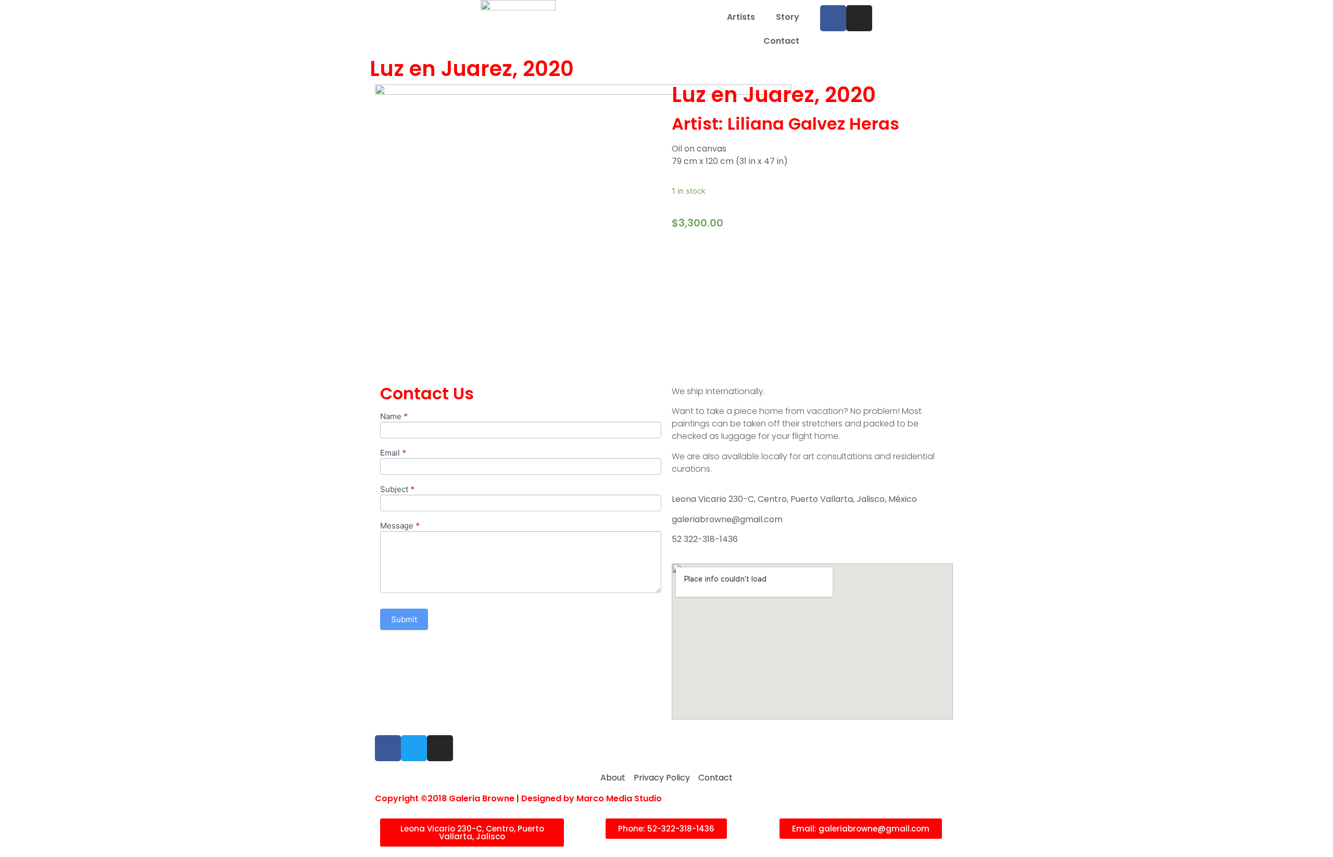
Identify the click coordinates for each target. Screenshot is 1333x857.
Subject (397, 489)
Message (400, 526)
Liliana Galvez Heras (813, 123)
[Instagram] (440, 748)
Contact (781, 41)
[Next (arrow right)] (1315, 428)
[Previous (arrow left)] (18, 428)
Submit (404, 619)
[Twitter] (414, 748)
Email (393, 453)
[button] (472, 832)
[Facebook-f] (388, 748)
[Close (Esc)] (1321, 11)
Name (394, 416)
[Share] (1298, 11)
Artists (741, 17)
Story (787, 17)
